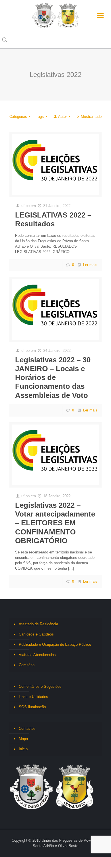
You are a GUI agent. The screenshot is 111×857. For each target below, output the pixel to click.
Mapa (23, 739)
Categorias (18, 116)
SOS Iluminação (32, 707)
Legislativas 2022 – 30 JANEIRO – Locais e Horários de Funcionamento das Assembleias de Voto (53, 378)
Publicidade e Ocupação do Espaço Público (55, 644)
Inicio (23, 749)
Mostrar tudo (91, 116)
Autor (62, 116)
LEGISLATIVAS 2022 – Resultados (53, 219)
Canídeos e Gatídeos (36, 634)
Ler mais (90, 265)
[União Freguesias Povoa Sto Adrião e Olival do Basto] (55, 15)
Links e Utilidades (33, 697)
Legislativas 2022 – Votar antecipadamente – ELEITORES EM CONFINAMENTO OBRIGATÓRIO (55, 523)
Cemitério (26, 665)
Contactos (27, 728)
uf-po (25, 206)
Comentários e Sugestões (40, 686)
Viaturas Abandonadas (37, 655)
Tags (40, 116)
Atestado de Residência (38, 624)
